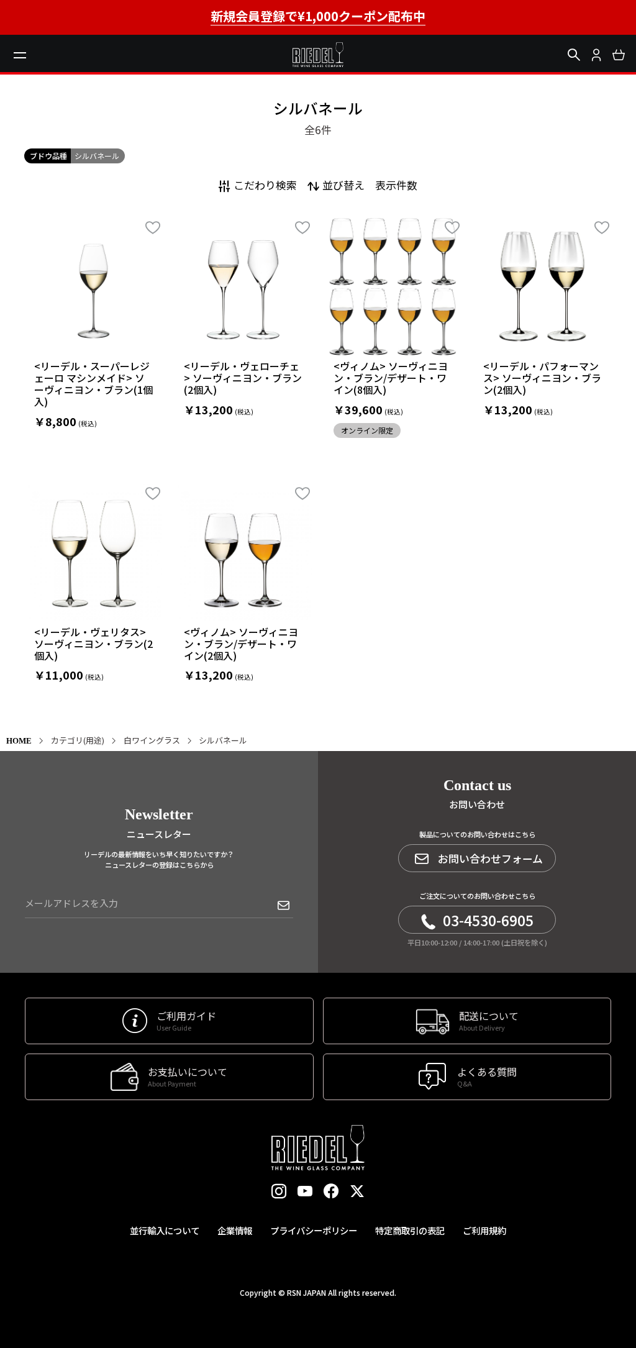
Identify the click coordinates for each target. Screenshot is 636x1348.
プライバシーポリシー (313, 1230)
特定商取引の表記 (410, 1230)
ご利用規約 (484, 1230)
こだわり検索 (265, 185)
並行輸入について (164, 1230)
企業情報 (234, 1230)
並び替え (343, 185)
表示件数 (396, 185)
